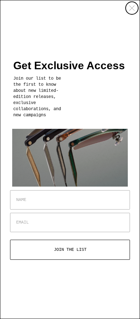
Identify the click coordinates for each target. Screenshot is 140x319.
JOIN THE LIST (70, 249)
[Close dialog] (132, 8)
